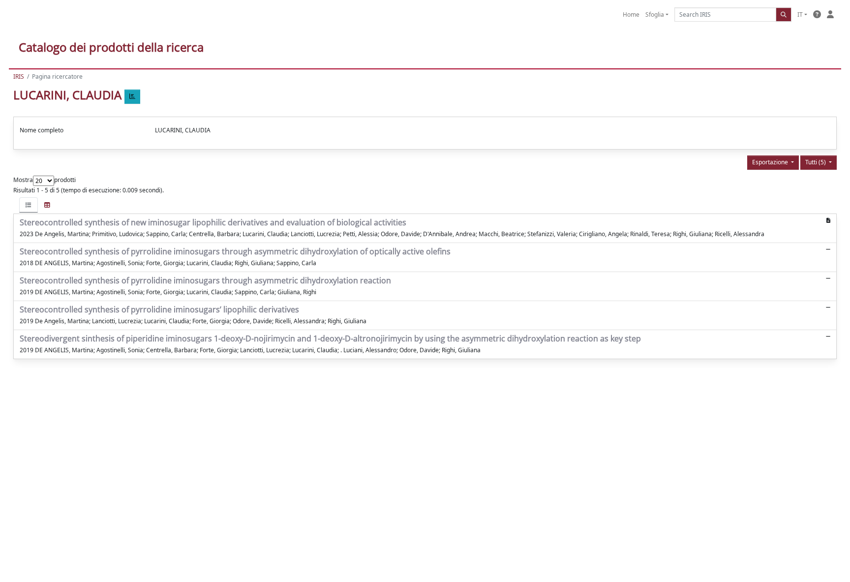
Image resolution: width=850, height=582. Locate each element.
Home (631, 14)
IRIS (18, 76)
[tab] (28, 205)
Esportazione (770, 162)
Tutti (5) (816, 162)
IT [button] (800, 14)
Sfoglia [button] (654, 14)
